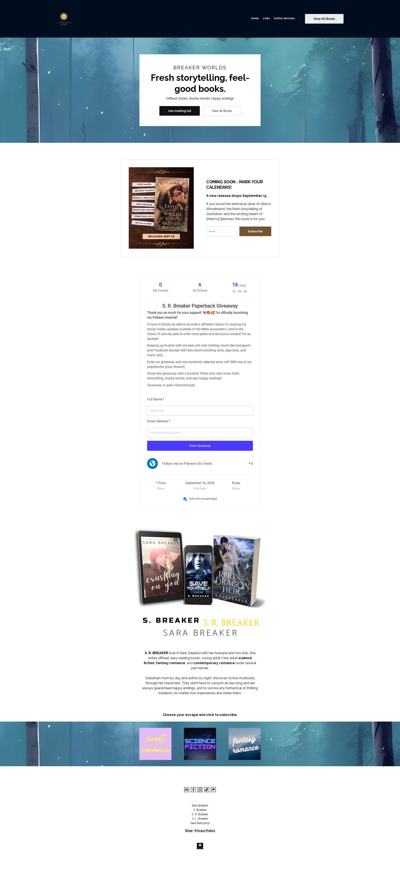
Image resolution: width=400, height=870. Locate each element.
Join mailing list (179, 111)
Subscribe (255, 231)
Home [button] (255, 18)
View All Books (222, 111)
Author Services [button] (284, 18)
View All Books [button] (324, 18)
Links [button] (266, 18)
